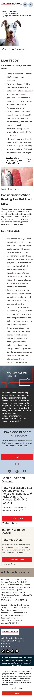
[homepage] (11, 4)
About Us (5, 646)
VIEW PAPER (17, 519)
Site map (5, 643)
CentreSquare (12, 11)
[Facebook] (24, 471)
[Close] (32, 668)
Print (17, 457)
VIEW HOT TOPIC (17, 559)
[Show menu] (30, 4)
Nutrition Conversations (11, 13)
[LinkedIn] (17, 471)
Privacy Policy (9, 684)
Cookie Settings (17, 688)
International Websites (12, 641)
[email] (17, 463)
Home (4, 11)
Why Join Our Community (13, 638)
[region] (17, 681)
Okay (17, 693)
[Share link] (9, 471)
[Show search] (25, 4)
